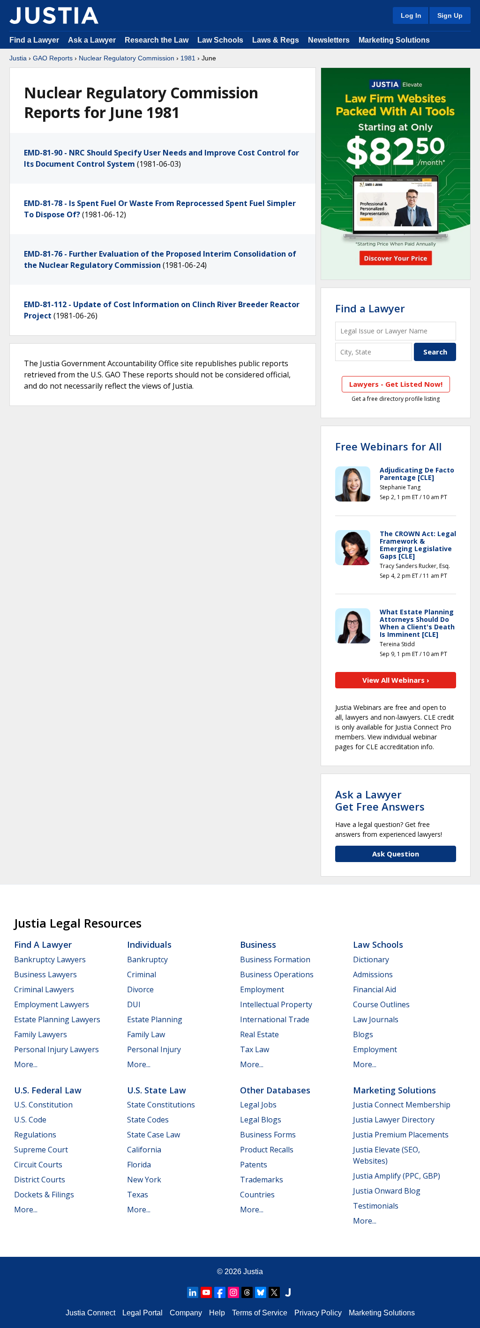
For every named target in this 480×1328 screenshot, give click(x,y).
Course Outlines (381, 1004)
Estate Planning (154, 1019)
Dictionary (371, 959)
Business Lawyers (45, 974)
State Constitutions (161, 1104)
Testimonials (375, 1206)
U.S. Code (30, 1119)
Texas (137, 1194)
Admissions (373, 974)
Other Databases (275, 1090)
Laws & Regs (275, 40)
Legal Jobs (258, 1104)
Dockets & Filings (44, 1194)
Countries (257, 1194)
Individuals (149, 944)
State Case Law (153, 1134)
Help (217, 1313)
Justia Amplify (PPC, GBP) (396, 1176)
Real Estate (259, 1034)
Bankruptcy (147, 959)
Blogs (363, 1034)
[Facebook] (219, 1292)
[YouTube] (206, 1292)
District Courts (39, 1179)
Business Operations (277, 974)
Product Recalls (266, 1149)
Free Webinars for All (388, 446)
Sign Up (450, 15)
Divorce (140, 989)
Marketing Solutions (394, 40)
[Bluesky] (260, 1292)
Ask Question (395, 853)
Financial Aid (374, 989)
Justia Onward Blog (386, 1191)
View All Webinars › (395, 680)
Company (186, 1313)
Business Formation (275, 959)
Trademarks (261, 1179)
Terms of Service (259, 1313)
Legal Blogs (260, 1119)
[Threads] (247, 1292)
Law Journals (375, 1019)
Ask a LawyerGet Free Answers (380, 800)
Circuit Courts (38, 1164)
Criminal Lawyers (44, 989)
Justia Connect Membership (401, 1104)
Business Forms (268, 1134)
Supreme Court (41, 1149)
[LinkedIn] (192, 1292)
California (144, 1149)
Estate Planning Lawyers (57, 1019)
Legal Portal (142, 1313)
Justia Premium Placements (401, 1134)
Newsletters (329, 40)
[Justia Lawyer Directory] (287, 1292)
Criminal (141, 974)
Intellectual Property (276, 1004)
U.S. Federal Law (48, 1090)
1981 (187, 58)
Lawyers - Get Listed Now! (395, 384)
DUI (134, 1004)
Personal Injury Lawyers (56, 1049)
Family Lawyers (40, 1034)
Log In (411, 15)
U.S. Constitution (43, 1104)
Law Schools (220, 40)
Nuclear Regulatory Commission (126, 58)
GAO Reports (53, 58)
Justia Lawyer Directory (394, 1119)
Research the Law (156, 40)
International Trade (274, 1019)
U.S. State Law (156, 1090)
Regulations (35, 1134)
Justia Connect (90, 1313)
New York (144, 1179)
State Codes (148, 1119)
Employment (262, 989)
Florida (139, 1164)
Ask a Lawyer (93, 40)
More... (26, 1064)
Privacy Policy (318, 1313)
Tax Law (254, 1049)
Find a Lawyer (34, 40)
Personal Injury (154, 1049)
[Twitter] (274, 1292)
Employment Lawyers (51, 1004)
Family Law (146, 1034)
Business (258, 944)
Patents (253, 1164)
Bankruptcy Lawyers (50, 959)
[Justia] (53, 15)
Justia (18, 58)
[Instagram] (233, 1292)
